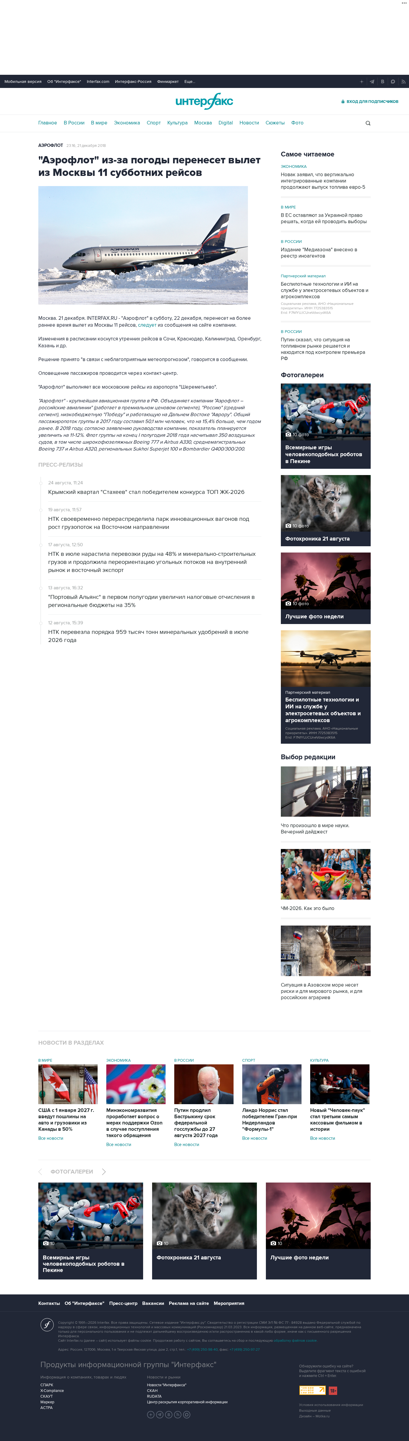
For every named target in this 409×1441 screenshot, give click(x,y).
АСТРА (46, 1407)
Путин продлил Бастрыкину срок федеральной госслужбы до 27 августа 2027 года (196, 1123)
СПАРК (46, 1385)
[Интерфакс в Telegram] (160, 1415)
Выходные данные (315, 1410)
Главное (47, 123)
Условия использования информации (331, 1405)
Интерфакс (204, 101)
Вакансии (153, 1303)
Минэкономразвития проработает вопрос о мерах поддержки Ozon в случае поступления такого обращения (134, 1123)
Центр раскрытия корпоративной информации (187, 1402)
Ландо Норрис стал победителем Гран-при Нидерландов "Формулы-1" (269, 1119)
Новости (249, 123)
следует (147, 325)
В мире (99, 123)
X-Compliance (52, 1390)
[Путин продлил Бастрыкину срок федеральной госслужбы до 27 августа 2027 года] (204, 1102)
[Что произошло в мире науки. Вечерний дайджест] (326, 817)
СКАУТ (46, 1396)
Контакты (49, 1303)
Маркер (47, 1402)
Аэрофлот (50, 145)
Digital (226, 123)
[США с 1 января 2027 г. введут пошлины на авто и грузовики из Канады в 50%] (68, 1102)
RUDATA (154, 1396)
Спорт (154, 123)
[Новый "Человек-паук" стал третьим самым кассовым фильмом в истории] (339, 1102)
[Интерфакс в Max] (187, 1415)
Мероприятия (229, 1303)
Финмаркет (168, 81)
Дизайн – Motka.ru (314, 1416)
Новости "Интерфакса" (166, 1385)
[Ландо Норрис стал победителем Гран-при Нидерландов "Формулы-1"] (272, 1102)
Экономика (127, 123)
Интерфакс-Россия (133, 81)
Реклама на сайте (189, 1303)
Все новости (50, 1138)
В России (74, 123)
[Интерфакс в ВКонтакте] (169, 1415)
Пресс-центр (123, 1303)
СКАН (152, 1390)
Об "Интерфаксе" (64, 81)
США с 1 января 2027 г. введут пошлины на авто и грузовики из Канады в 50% (66, 1119)
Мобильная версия (23, 81)
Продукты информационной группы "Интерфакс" (128, 1365)
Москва (203, 123)
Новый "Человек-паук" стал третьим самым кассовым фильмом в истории (337, 1119)
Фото (297, 123)
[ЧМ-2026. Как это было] (326, 900)
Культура (177, 123)
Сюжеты (275, 123)
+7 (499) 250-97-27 (245, 1349)
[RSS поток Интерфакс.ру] (178, 1415)
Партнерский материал (303, 276)
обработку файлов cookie (295, 1340)
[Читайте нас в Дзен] (151, 1415)
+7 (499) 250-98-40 (202, 1349)
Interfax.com (98, 81)
